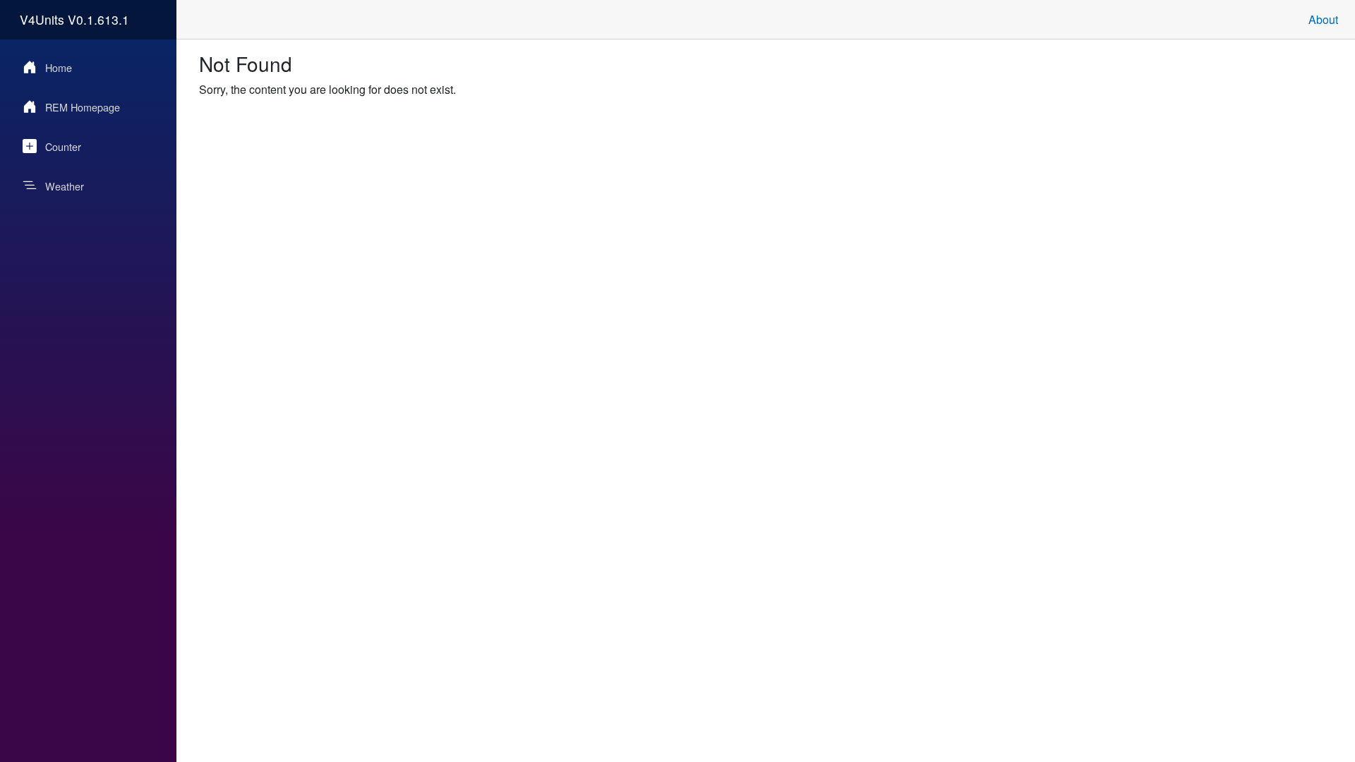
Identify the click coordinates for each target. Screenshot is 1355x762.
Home (58, 67)
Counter (63, 146)
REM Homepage (82, 106)
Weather (64, 186)
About (1323, 19)
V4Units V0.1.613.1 (74, 19)
